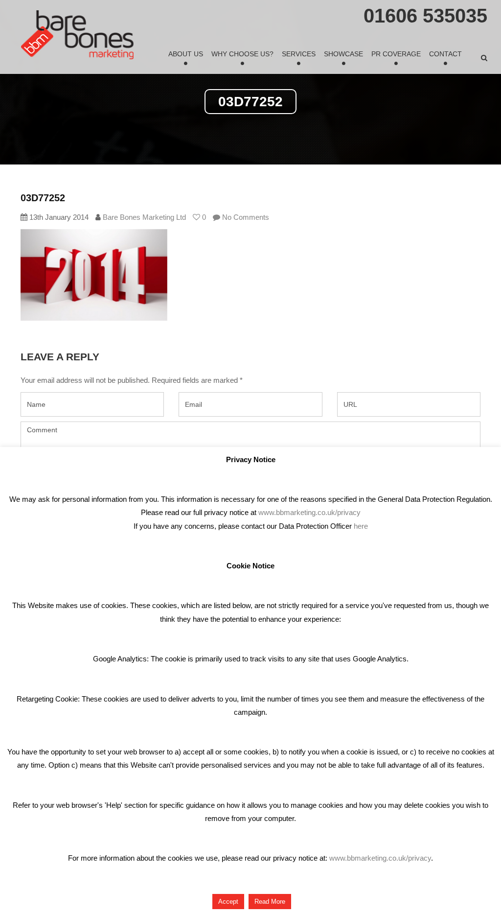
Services (299, 54)
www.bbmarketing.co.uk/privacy (309, 512)
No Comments (244, 217)
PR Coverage (396, 54)
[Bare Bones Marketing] (77, 35)
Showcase (343, 54)
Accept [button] (228, 901)
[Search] (484, 58)
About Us (185, 54)
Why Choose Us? (242, 54)
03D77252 (43, 197)
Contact (445, 54)
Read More (269, 901)
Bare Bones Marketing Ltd (144, 217)
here (361, 526)
